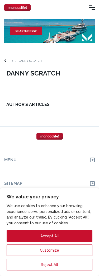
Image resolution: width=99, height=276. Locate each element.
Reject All (49, 264)
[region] (49, 232)
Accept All (49, 236)
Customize (49, 250)
